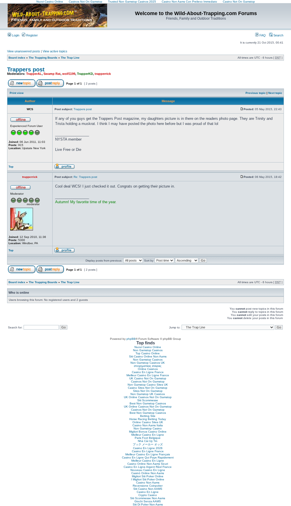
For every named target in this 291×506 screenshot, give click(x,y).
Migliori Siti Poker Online (147, 476)
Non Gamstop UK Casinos (147, 394)
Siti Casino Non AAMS (147, 488)
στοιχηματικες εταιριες (147, 365)
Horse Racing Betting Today (147, 419)
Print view (17, 92)
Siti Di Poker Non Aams (148, 504)
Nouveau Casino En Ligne (147, 470)
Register (31, 35)
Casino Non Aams (147, 482)
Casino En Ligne (148, 491)
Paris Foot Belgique (148, 437)
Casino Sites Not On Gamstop (147, 387)
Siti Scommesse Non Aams (147, 498)
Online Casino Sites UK (147, 422)
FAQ (262, 35)
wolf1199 (68, 73)
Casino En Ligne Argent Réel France (148, 466)
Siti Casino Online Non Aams (148, 356)
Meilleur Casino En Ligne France (147, 375)
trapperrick (103, 73)
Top (11, 166)
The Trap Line (70, 57)
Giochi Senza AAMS (147, 501)
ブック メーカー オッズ (148, 444)
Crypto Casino (147, 495)
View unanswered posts (23, 51)
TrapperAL (34, 73)
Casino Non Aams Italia (147, 425)
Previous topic (256, 92)
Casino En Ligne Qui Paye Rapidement (148, 457)
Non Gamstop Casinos (148, 350)
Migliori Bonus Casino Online (148, 431)
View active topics (55, 51)
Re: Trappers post (85, 176)
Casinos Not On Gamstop (148, 381)
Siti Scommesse (147, 400)
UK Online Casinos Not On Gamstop (148, 397)
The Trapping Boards (43, 57)
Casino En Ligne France (148, 372)
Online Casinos (148, 369)
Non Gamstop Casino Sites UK (148, 384)
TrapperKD (85, 73)
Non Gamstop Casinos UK (147, 362)
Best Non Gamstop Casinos (148, 403)
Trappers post (26, 69)
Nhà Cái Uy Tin (147, 441)
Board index (17, 57)
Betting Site (147, 415)
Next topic (275, 92)
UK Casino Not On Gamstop (147, 378)
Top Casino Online (148, 353)
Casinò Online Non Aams (147, 473)
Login (15, 35)
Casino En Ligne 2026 (148, 448)
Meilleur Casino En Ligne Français (147, 454)
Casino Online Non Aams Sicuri (147, 463)
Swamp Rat (52, 73)
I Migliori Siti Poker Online (147, 479)
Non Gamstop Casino (148, 428)
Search (278, 35)
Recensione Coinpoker (148, 485)
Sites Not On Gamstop (148, 390)
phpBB (131, 338)
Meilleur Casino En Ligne (147, 434)
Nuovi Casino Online (147, 347)
